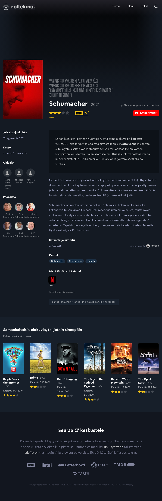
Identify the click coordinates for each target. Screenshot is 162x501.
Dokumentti (57, 261)
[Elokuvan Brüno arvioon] (40, 366)
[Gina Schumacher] (19, 211)
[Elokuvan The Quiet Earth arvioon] (148, 368)
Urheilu (91, 261)
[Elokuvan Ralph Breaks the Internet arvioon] (13, 370)
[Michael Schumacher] (30, 211)
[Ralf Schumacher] (19, 230)
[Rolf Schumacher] (30, 230)
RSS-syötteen (113, 447)
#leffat (29, 452)
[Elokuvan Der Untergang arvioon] (67, 370)
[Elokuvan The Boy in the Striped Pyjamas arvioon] (94, 372)
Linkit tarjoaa (55, 292)
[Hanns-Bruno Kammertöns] (7, 179)
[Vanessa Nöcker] (30, 179)
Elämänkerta (75, 261)
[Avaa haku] (156, 6)
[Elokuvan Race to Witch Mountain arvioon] (121, 368)
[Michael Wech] (19, 179)
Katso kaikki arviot (14, 336)
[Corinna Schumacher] (7, 211)
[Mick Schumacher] (7, 230)
